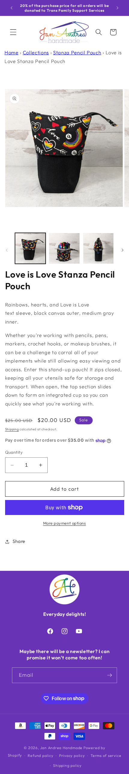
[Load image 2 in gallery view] (64, 248)
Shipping (12, 429)
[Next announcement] (117, 8)
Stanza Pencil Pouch (77, 52)
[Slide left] (6, 250)
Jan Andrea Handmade (61, 747)
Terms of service (106, 755)
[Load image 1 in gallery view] (30, 248)
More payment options (64, 523)
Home (11, 52)
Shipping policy (67, 765)
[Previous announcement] (11, 8)
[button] (13, 32)
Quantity (14, 452)
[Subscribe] (109, 675)
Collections (36, 52)
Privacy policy (72, 755)
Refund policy (40, 755)
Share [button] (19, 541)
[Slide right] (122, 250)
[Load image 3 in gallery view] (98, 248)
